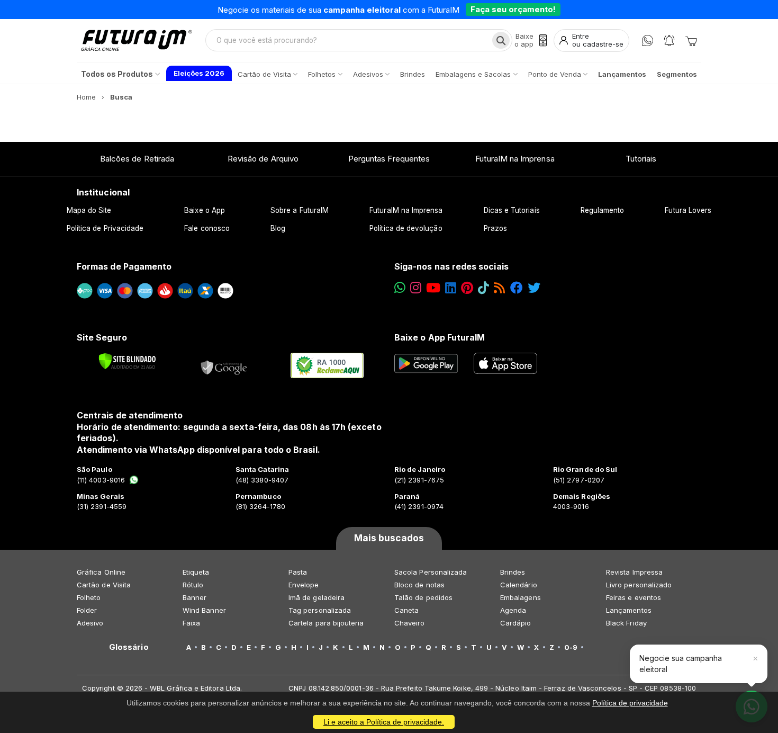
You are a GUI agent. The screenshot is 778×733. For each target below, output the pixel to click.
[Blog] (499, 287)
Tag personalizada (319, 610)
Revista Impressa (634, 572)
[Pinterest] (467, 287)
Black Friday (626, 623)
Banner (194, 597)
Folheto (89, 597)
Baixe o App (204, 210)
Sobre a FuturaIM (299, 210)
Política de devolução (405, 228)
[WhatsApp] (647, 40)
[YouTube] (433, 287)
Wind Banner (204, 610)
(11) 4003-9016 (101, 480)
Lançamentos (629, 610)
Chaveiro (409, 623)
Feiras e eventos (633, 597)
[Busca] (501, 40)
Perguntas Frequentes (389, 159)
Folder (87, 610)
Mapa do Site (89, 210)
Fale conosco (207, 228)
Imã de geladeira (316, 597)
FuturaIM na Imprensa (514, 159)
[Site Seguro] (224, 365)
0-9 (570, 647)
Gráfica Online (101, 572)
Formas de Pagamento (124, 266)
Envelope (303, 584)
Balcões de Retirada (137, 159)
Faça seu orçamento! (513, 9)
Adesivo (90, 623)
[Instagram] (415, 287)
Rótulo (193, 584)
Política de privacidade (630, 703)
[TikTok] (483, 287)
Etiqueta (196, 572)
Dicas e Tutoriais (512, 210)
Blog (277, 228)
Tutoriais (641, 159)
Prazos (495, 228)
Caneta (406, 610)
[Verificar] (127, 361)
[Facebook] (516, 287)
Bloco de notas (419, 584)
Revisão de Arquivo (263, 159)
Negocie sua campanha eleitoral (680, 663)
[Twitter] (534, 287)
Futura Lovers (688, 210)
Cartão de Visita (104, 584)
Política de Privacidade (105, 228)
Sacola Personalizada (430, 572)
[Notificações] (669, 40)
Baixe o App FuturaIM (439, 337)
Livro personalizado (639, 584)
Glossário (129, 647)
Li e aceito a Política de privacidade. (383, 722)
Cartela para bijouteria (326, 623)
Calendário (518, 584)
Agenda (513, 610)
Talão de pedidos (423, 597)
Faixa (191, 623)
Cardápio (515, 623)
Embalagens (520, 597)
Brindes (512, 572)
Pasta (297, 572)
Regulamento (603, 210)
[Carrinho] (691, 40)
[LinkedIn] (450, 287)
